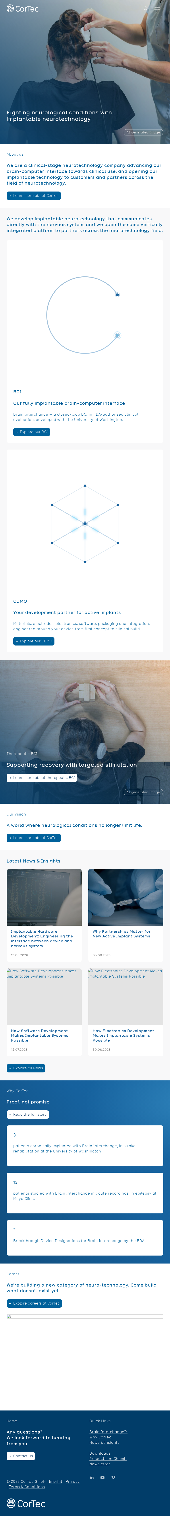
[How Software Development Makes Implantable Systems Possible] (44, 1012)
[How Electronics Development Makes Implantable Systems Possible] (125, 1012)
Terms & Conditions (27, 1487)
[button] (145, 8)
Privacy (73, 1481)
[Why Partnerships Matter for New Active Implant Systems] (125, 915)
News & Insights (104, 1442)
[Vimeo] (113, 1477)
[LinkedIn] (102, 1477)
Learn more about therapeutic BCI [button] (43, 778)
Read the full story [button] (29, 1114)
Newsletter (99, 1464)
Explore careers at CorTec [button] (36, 1303)
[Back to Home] (23, 8)
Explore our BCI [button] (33, 432)
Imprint (55, 1481)
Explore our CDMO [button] (35, 641)
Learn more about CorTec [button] (35, 196)
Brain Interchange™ (108, 1432)
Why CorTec (100, 1437)
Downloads (99, 1453)
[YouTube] (91, 1477)
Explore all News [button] (27, 1068)
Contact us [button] (22, 1456)
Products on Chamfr (108, 1459)
